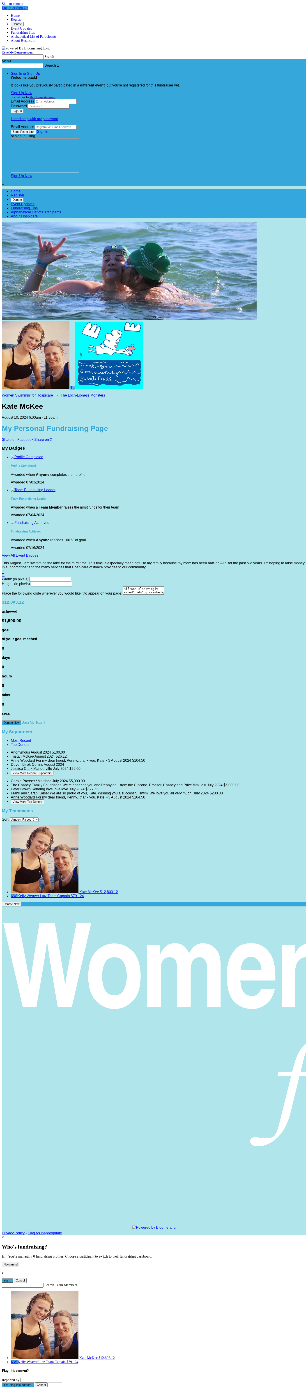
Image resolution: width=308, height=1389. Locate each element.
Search (49, 56)
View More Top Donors (27, 801)
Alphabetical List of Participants (33, 36)
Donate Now (11, 722)
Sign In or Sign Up (25, 73)
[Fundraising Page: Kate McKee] (36, 388)
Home (15, 15)
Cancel (20, 1280)
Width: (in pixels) (15, 579)
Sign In (42, 131)
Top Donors (20, 745)
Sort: (5, 819)
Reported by (10, 1380)
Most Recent (21, 740)
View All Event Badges (20, 555)
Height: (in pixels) (16, 584)
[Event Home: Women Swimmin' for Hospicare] (109, 388)
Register (17, 19)
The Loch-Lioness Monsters (83, 395)
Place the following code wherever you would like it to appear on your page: (62, 593)
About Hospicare (23, 40)
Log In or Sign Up (15, 8)
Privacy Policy (13, 1233)
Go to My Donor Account (17, 52)
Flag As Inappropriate (45, 1233)
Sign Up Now (21, 93)
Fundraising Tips (23, 32)
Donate (17, 24)
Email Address (22, 101)
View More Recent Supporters (32, 773)
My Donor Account (42, 97)
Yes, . (7, 1280)
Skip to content (12, 4)
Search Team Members (60, 1285)
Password (19, 106)
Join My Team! (33, 722)
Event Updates (21, 28)
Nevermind (11, 1264)
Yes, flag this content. (18, 1385)
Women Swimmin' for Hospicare (27, 395)
